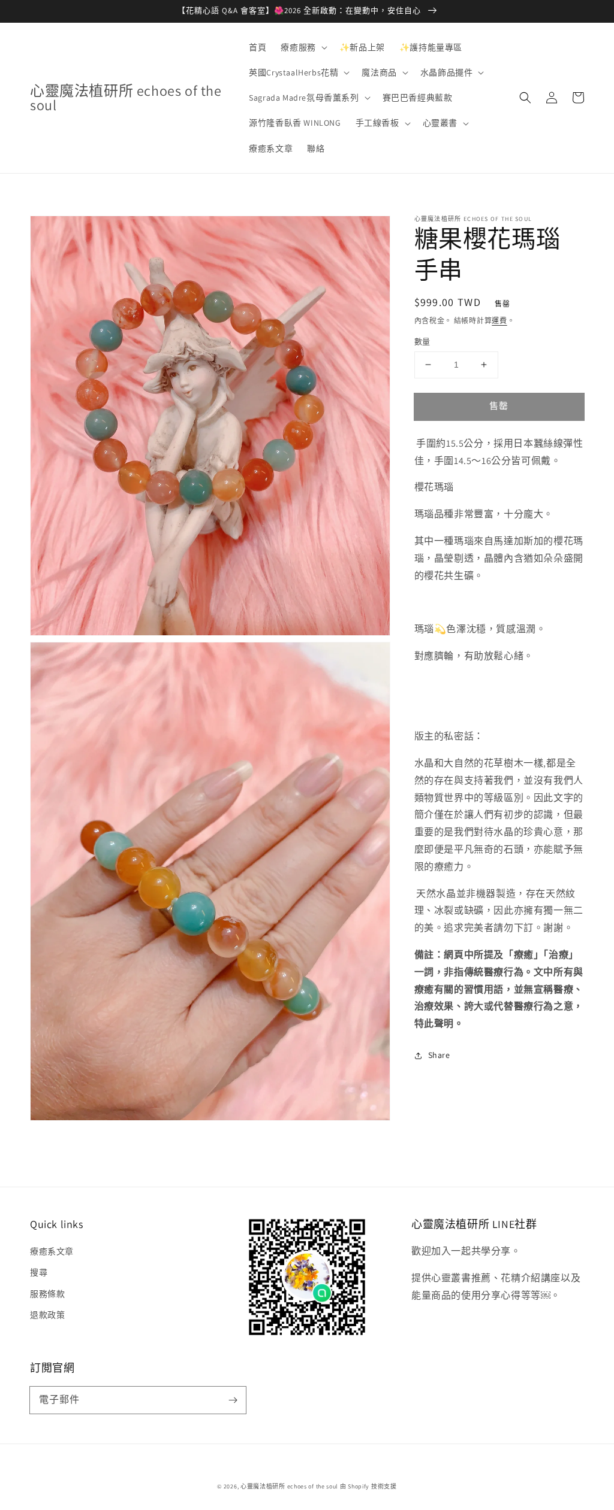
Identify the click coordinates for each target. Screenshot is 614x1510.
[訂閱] (232, 1400)
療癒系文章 (52, 1251)
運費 (499, 320)
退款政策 (47, 1314)
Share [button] (439, 1055)
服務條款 (47, 1293)
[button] (302, 47)
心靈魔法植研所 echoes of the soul (289, 1486)
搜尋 (38, 1272)
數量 (422, 341)
